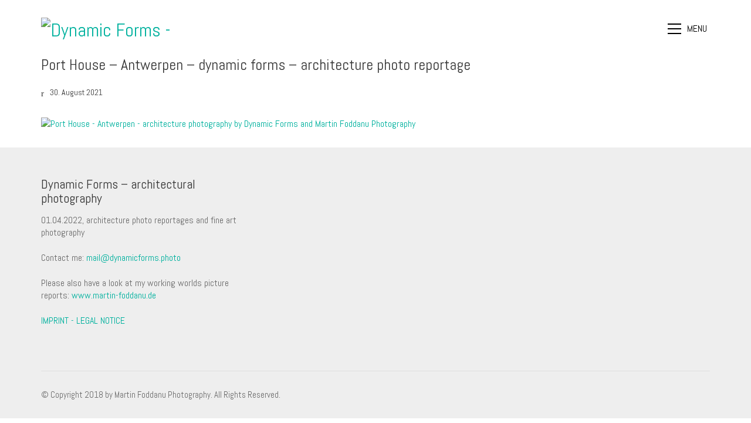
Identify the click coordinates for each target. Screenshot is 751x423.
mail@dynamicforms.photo (133, 257)
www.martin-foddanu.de (114, 295)
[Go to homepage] (114, 28)
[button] (689, 29)
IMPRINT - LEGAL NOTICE (83, 320)
